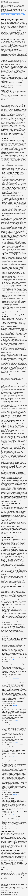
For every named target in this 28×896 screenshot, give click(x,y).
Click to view (16, 659)
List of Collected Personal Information (10, 13)
